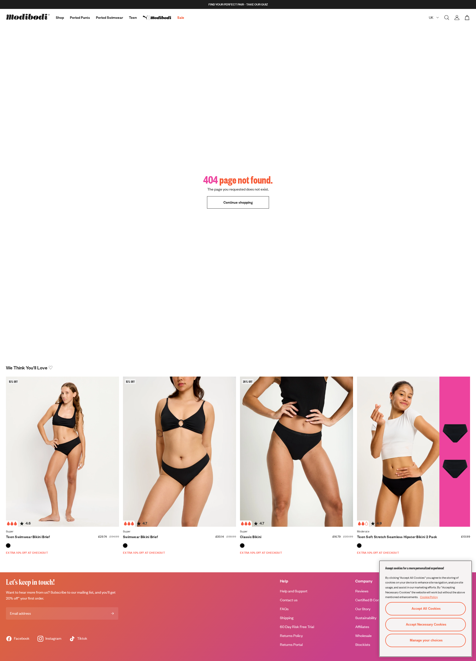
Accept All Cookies (426, 608)
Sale (180, 17)
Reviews (361, 591)
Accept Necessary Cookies (426, 624)
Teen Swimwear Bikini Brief (28, 537)
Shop (60, 17)
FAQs (284, 608)
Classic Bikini (250, 537)
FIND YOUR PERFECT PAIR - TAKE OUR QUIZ (238, 4)
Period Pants (80, 17)
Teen (133, 17)
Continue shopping (238, 202)
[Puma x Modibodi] (160, 17)
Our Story (362, 608)
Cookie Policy (429, 597)
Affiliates (362, 626)
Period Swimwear (109, 17)
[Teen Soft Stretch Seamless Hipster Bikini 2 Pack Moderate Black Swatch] (359, 545)
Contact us (289, 600)
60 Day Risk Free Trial (297, 626)
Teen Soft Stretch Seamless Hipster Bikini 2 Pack (397, 537)
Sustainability (365, 617)
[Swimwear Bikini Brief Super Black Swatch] (125, 545)
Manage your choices (426, 640)
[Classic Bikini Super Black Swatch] (242, 545)
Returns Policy (291, 635)
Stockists (362, 644)
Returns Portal (291, 644)
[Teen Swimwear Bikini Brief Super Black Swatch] (8, 545)
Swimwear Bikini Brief (140, 537)
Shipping (287, 617)
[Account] (457, 18)
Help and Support (293, 591)
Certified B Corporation (373, 600)
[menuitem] (160, 17)
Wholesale (363, 635)
